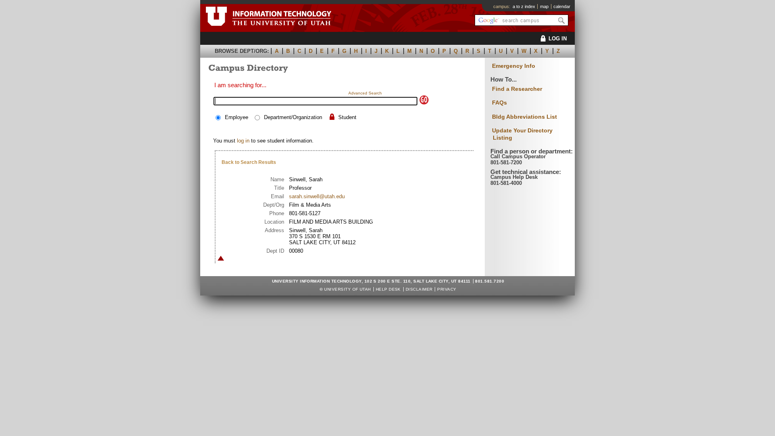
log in (243, 141)
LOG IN (558, 39)
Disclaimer (419, 289)
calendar (561, 6)
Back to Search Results (249, 162)
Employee (236, 117)
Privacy (446, 289)
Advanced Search (365, 93)
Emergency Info (513, 66)
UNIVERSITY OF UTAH (347, 289)
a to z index (524, 6)
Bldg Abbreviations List (524, 116)
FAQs (499, 102)
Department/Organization (293, 117)
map (544, 6)
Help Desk (388, 289)
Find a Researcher (517, 89)
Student (347, 117)
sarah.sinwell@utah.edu (317, 196)
